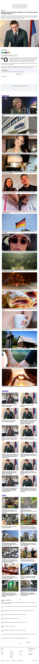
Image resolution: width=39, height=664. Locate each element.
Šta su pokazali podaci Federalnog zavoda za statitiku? (9, 527)
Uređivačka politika (20, 660)
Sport (11, 650)
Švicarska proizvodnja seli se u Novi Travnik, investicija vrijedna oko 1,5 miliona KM (9, 511)
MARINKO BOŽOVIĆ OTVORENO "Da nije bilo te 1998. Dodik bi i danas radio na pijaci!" (28, 472)
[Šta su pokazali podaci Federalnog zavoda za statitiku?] (10, 519)
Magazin (11, 656)
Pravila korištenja (13, 660)
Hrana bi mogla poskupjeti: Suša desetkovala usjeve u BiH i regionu (27, 560)
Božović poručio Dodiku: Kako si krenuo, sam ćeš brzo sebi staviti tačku (28, 438)
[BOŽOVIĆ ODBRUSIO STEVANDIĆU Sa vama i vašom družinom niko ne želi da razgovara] (28, 447)
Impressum (2, 660)
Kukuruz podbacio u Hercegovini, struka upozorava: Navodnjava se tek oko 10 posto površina (10, 544)
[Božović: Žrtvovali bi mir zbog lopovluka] (28, 398)
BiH (1, 650)
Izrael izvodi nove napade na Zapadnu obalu (11, 618)
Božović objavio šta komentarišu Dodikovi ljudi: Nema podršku (9, 421)
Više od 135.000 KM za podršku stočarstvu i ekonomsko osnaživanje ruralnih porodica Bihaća (10, 577)
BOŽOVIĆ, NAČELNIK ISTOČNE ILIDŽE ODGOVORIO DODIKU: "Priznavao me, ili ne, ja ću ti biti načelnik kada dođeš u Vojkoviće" (28, 490)
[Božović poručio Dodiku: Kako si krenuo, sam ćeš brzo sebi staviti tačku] (28, 430)
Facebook (31, 650)
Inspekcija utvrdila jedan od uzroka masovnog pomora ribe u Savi (15, 622)
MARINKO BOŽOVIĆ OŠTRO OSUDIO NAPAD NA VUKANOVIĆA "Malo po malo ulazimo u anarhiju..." (9, 472)
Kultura (11, 657)
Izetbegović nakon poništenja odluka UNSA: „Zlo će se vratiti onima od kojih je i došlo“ (18, 610)
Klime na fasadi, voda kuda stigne (9, 626)
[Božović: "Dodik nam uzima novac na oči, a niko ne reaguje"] (10, 398)
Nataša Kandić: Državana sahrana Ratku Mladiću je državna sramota (15, 638)
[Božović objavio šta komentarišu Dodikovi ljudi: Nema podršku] (10, 413)
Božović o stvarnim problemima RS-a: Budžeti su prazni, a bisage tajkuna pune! (10, 439)
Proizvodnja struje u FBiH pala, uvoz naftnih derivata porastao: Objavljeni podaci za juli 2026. (28, 544)
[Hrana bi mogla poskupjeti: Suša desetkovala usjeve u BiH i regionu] (28, 552)
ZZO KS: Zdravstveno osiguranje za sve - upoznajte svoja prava (14, 614)
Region (2, 653)
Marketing (7, 660)
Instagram (31, 653)
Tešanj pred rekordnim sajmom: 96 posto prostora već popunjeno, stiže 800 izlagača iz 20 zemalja (9, 561)
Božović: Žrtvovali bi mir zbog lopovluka (26, 406)
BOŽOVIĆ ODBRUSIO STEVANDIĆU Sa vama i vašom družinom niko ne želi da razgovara (28, 455)
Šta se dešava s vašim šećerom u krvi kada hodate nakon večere (14, 630)
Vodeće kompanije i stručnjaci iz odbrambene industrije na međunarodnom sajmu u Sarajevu (19, 634)
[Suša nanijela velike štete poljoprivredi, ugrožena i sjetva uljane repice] (28, 502)
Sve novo (28, 642)
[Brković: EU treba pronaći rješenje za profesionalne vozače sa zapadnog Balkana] (28, 569)
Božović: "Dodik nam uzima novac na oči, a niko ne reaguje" (10, 406)
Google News (20, 73)
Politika (3, 404)
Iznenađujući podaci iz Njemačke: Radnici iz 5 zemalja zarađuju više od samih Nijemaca (28, 594)
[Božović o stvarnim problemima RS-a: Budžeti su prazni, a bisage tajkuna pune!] (10, 430)
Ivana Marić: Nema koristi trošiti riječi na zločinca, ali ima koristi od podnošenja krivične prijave (20, 606)
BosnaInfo (4, 49)
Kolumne (21, 654)
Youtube (31, 654)
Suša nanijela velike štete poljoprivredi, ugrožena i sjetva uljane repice (28, 511)
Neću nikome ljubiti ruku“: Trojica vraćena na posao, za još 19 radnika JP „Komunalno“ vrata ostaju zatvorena (28, 527)
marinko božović (4, 76)
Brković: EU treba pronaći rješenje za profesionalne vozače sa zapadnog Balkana (28, 577)
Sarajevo (11, 654)
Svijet (2, 654)
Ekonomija (3, 10)
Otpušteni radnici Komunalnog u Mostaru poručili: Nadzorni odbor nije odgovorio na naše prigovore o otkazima (10, 595)
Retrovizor (21, 650)
